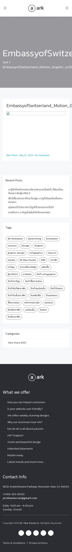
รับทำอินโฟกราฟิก (17, 288)
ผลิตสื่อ (45, 267)
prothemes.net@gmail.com (20, 498)
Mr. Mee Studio (28, 523)
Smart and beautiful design (24, 442)
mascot (52, 253)
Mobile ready (15, 455)
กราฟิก (53, 260)
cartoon (12, 245)
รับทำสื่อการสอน (33, 281)
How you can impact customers (26, 402)
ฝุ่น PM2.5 (13, 274)
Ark (5, 62)
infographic (36, 253)
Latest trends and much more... (26, 462)
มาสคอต (27, 274)
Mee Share (12, 155)
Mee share (14, 343)
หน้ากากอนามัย (32, 302)
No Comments (42, 155)
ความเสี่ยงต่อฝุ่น (28, 267)
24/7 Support (15, 435)
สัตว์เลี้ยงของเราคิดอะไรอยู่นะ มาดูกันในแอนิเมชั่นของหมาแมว (35, 200)
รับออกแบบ (51, 295)
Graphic (39, 245)
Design (26, 245)
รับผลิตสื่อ (35, 295)
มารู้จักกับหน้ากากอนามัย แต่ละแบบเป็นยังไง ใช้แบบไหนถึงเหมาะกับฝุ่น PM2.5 (35, 191)
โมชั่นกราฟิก (14, 316)
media (11, 260)
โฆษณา (43, 309)
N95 (43, 260)
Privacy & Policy (38, 543)
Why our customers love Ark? (24, 422)
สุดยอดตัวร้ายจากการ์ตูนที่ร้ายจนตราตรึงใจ (31, 207)
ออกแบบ (48, 302)
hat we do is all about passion (25, 428)
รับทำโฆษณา (56, 288)
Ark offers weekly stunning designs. (28, 415)
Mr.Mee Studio (28, 260)
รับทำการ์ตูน (14, 281)
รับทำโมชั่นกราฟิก (16, 295)
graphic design (16, 253)
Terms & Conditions (14, 543)
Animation (52, 238)
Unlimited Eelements (20, 448)
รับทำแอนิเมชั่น (38, 288)
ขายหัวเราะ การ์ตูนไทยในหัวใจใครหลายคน (29, 212)
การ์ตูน (11, 267)
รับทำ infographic (46, 274)
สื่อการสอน (13, 302)
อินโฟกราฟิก (14, 309)
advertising (34, 238)
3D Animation (15, 238)
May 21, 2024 (26, 155)
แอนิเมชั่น (30, 309)
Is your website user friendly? (25, 409)
